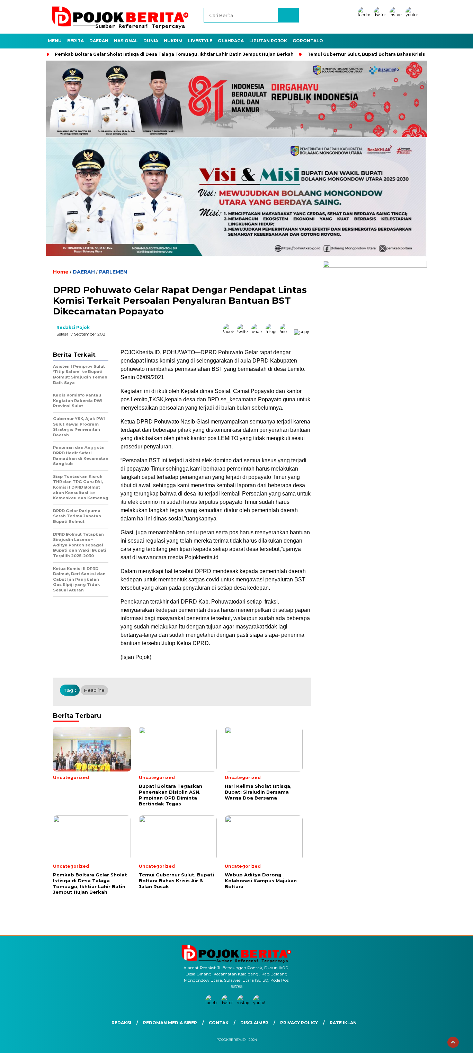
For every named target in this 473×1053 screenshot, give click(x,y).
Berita (75, 40)
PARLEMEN (113, 272)
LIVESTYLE (200, 40)
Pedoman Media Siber (170, 1022)
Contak (219, 1022)
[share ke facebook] (230, 331)
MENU (55, 40)
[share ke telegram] (273, 331)
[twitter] (381, 14)
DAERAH (98, 40)
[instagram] (397, 14)
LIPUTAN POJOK (268, 40)
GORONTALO (308, 40)
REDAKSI (121, 1022)
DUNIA (150, 40)
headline (94, 690)
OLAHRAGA (231, 40)
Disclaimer (254, 1022)
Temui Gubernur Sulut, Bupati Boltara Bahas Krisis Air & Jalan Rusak (386, 54)
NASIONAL (126, 40)
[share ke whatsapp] (258, 331)
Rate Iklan (343, 1022)
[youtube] (412, 14)
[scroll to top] (453, 1042)
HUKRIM (173, 40)
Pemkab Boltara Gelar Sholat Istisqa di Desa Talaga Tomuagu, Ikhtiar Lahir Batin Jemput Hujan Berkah (174, 54)
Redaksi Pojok (73, 327)
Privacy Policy (299, 1022)
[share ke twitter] (244, 331)
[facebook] (365, 14)
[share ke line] (287, 331)
